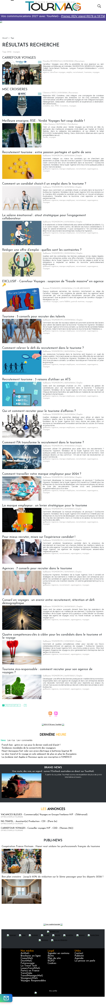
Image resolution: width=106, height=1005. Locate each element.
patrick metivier (78, 302)
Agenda (79, 958)
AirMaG (25, 953)
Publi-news (53, 840)
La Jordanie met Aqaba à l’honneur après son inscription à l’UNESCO (37, 757)
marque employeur (67, 169)
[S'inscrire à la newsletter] (6, 998)
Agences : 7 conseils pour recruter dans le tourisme (37, 568)
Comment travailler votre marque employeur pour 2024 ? (41, 474)
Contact (79, 953)
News (3, 740)
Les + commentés (24, 740)
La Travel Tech (29, 966)
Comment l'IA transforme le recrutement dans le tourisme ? (43, 442)
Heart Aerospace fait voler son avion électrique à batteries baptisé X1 (37, 751)
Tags (12, 38)
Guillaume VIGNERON (53, 156)
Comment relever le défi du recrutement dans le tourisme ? (43, 348)
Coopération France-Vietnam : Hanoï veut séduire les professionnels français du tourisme (51, 846)
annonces (53, 809)
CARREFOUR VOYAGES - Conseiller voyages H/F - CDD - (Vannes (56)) (37, 828)
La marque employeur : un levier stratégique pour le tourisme (44, 505)
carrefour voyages (57, 72)
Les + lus (11, 740)
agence (46, 72)
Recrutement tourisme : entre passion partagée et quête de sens (46, 152)
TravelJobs (26, 973)
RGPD (51, 961)
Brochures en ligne (31, 956)
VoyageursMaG (29, 978)
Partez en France (30, 971)
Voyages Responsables (33, 980)
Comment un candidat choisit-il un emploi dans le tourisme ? (44, 183)
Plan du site (54, 958)
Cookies (52, 963)
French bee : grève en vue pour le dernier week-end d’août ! (31, 745)
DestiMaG (26, 961)
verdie (45, 137)
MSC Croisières (61, 106)
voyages (96, 72)
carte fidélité (64, 302)
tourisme (88, 72)
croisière (46, 106)
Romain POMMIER (51, 288)
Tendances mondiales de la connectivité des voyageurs (29, 748)
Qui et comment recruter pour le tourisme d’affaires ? (39, 411)
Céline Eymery (49, 124)
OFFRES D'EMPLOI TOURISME (12, 817)
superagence (92, 169)
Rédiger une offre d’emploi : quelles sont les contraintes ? (41, 250)
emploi (69, 72)
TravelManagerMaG (32, 976)
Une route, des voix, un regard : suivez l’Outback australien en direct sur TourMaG (53, 771)
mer (52, 106)
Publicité (79, 956)
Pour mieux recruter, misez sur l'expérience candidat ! (38, 537)
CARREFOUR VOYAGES (19, 57)
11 (25, 705)
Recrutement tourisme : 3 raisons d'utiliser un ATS (36, 379)
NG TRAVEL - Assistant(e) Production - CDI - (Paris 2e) (29, 821)
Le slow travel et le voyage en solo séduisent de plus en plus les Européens (39, 754)
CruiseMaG (27, 958)
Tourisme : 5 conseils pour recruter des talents (33, 316)
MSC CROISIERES (14, 89)
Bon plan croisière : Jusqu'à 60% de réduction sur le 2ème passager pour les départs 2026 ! (52, 877)
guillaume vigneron (50, 169)
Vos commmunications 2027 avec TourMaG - (53, 16)
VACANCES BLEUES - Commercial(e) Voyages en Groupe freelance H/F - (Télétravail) (44, 815)
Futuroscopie (28, 963)
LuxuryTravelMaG (30, 968)
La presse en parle (85, 961)
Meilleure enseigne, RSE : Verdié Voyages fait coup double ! (43, 120)
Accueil (4, 38)
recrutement (78, 72)
